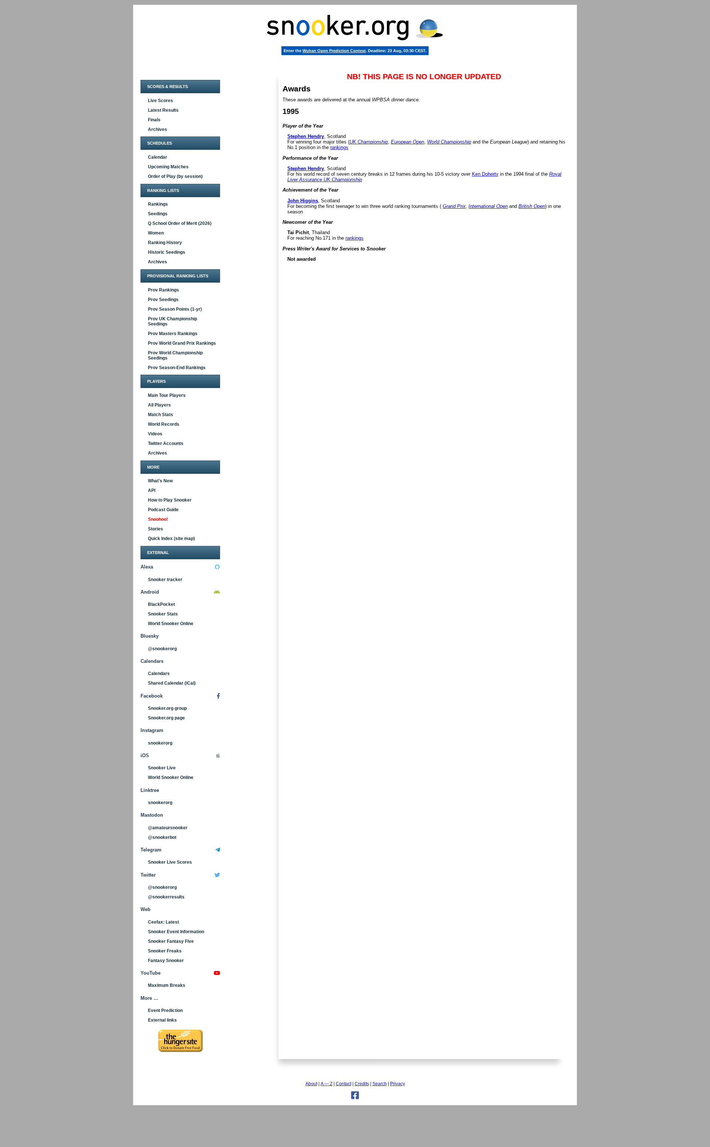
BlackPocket (161, 604)
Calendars (159, 673)
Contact (343, 1083)
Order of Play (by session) (175, 176)
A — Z (326, 1083)
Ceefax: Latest (163, 922)
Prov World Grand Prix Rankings (182, 343)
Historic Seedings (166, 252)
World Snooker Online (170, 623)
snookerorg (160, 743)
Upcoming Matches (168, 166)
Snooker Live (162, 767)
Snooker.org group (167, 708)
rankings (339, 147)
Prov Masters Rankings (172, 333)
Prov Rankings (163, 290)
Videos (155, 433)
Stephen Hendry (305, 136)
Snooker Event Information (176, 931)
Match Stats (160, 414)
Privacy (397, 1083)
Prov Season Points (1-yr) (175, 309)
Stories (155, 529)
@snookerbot (162, 837)
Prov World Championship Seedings (175, 355)
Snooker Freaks (165, 951)
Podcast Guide (163, 509)
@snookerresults (166, 897)
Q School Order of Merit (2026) (180, 223)
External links (162, 1020)
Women (156, 233)
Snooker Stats (163, 614)
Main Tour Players (167, 395)
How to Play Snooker (170, 500)
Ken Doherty (485, 174)
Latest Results (163, 110)
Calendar (157, 157)
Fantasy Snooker (166, 960)
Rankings (158, 204)
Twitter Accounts (165, 443)
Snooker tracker (165, 579)
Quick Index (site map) (171, 538)
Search (379, 1083)
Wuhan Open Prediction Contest (334, 50)
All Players (159, 405)
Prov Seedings (163, 299)
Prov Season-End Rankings (177, 367)
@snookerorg (162, 648)
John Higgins (302, 200)
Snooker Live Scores (170, 862)
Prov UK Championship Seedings (172, 321)
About (311, 1083)
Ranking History (165, 242)
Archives (157, 129)
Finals (154, 119)
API (151, 490)
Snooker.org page (166, 718)
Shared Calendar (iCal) (172, 683)
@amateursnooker (167, 827)
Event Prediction (165, 1010)
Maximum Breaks (166, 985)
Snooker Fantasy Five (171, 941)
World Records (163, 424)
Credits (362, 1083)
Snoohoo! (158, 519)
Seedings (158, 213)
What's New (160, 480)
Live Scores (160, 100)
